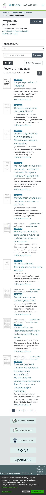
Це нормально (37, 492)
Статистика (36, 21)
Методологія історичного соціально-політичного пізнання (28, 201)
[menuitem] (13, 5)
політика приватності (10, 487)
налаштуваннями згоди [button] (35, 225)
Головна (5, 13)
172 (31, 411)
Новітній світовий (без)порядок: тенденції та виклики (28, 267)
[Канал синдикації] (39, 73)
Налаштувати (7, 492)
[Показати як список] (5, 63)
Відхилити (26, 492)
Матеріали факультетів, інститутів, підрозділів (23, 13)
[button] (22, 99)
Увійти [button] (18, 5)
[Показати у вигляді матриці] (10, 63)
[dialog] (23, 485)
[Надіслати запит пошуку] (10, 5)
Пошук (38, 55)
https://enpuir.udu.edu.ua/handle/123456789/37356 (15, 32)
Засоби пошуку (34, 63)
